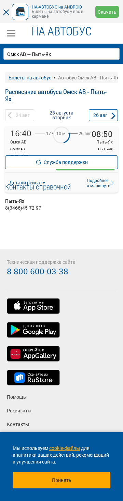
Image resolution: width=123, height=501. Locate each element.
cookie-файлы (64, 448)
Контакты (18, 424)
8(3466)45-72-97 (23, 207)
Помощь (16, 397)
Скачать (107, 12)
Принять (61, 480)
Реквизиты (19, 410)
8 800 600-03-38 (37, 271)
